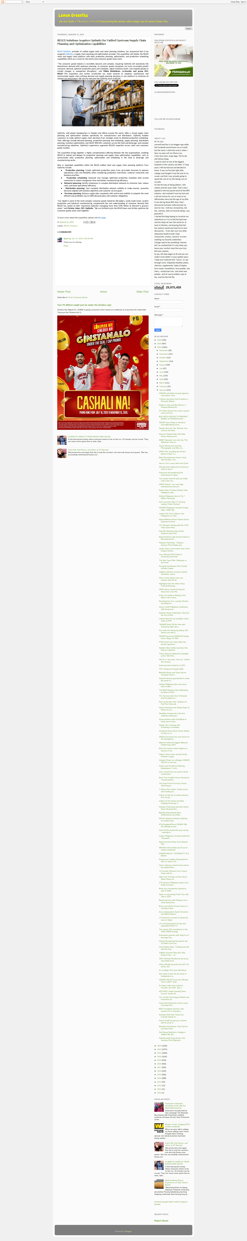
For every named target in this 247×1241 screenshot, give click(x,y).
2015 (159, 1075)
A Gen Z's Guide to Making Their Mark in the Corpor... (172, 596)
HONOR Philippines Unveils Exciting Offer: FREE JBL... (173, 509)
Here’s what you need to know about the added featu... (174, 866)
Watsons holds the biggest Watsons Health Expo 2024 (173, 744)
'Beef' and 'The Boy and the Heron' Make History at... (173, 878)
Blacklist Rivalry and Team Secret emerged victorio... (172, 674)
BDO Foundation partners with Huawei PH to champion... (171, 1010)
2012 (159, 1085)
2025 (159, 344)
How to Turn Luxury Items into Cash (173, 463)
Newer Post (63, 291)
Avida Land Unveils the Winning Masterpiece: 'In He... (172, 767)
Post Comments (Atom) (77, 297)
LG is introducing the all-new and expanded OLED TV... (172, 925)
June (161, 372)
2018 (159, 1064)
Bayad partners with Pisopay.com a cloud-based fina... (173, 901)
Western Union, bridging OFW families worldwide (177, 1125)
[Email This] (84, 222)
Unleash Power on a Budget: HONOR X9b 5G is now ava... (174, 761)
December (163, 350)
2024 (159, 347)
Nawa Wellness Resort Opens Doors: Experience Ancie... (174, 520)
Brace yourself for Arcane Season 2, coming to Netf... (173, 907)
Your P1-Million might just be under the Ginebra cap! (84, 305)
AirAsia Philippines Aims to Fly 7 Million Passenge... (172, 497)
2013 (159, 1082)
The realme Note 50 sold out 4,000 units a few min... (173, 480)
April (161, 379)
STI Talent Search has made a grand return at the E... (174, 412)
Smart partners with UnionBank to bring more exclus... (172, 720)
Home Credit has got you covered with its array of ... (172, 1021)
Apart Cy (67, 238)
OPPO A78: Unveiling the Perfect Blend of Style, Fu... (172, 453)
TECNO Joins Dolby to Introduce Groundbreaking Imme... (172, 423)
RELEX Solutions (71, 226)
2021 (159, 1053)
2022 (159, 1049)
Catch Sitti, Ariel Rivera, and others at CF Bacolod (88, 450)
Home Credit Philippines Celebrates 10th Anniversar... (173, 608)
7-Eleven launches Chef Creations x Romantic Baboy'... (173, 400)
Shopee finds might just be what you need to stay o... (173, 468)
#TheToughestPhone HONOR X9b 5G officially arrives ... (173, 825)
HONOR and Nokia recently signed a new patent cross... (174, 394)
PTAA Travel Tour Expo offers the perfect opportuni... (172, 643)
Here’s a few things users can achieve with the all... (171, 579)
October (162, 358)
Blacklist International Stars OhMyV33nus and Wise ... (170, 814)
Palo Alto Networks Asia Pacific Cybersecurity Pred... (171, 532)
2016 (159, 1071)
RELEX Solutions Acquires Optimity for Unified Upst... (173, 819)
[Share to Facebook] (92, 222)
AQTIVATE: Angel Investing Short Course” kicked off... (172, 992)
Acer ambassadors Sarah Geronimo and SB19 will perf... (173, 913)
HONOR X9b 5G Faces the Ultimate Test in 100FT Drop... (173, 981)
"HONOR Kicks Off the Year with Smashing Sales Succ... (172, 625)
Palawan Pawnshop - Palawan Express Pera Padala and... (171, 544)
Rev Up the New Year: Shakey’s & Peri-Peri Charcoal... (173, 703)
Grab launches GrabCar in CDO (172, 665)
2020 (159, 1057)
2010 (159, 1093)
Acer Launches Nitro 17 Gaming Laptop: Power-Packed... (172, 503)
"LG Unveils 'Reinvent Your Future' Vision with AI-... (173, 872)
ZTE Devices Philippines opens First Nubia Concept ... (173, 884)
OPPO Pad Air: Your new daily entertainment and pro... (171, 485)
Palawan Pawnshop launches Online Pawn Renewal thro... (174, 808)
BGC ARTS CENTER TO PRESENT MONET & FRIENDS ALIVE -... (173, 418)
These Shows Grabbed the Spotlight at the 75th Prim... (173, 655)
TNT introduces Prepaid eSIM (171, 669)
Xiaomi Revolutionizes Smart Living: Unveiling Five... (173, 1004)
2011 (159, 1089)
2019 (159, 1060)
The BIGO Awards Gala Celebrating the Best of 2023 (173, 691)
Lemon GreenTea (73, 15)
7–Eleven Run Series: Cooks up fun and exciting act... (173, 790)
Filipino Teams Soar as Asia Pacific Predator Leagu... (173, 755)
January (162, 390)
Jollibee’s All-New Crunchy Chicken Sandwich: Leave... (173, 573)
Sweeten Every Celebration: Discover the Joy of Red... (174, 614)
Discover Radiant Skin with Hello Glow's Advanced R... (172, 435)
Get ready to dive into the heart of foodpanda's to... (172, 975)
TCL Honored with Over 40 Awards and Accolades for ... (173, 697)
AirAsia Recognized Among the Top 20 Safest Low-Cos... (173, 942)
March (162, 383)
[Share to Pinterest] (94, 222)
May (161, 376)
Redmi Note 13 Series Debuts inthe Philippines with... (173, 491)
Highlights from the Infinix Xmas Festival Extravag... (172, 585)
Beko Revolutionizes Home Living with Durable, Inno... (172, 458)
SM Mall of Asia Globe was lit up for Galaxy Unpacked (173, 849)
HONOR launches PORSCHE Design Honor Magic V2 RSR (174, 637)
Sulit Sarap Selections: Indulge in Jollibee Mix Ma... (172, 1033)
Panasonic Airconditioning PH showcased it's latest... (171, 474)
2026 (159, 340)
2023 (159, 1046)
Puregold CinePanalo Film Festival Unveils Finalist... (173, 567)
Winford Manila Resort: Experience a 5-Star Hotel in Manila (176, 1182)
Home (103, 291)
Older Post (142, 291)
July (161, 368)
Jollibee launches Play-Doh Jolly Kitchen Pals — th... (172, 954)
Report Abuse (161, 1221)
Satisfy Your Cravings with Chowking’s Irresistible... (170, 726)
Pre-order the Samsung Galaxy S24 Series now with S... (173, 631)
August (162, 365)
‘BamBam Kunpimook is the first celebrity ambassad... (172, 714)
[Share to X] (89, 222)
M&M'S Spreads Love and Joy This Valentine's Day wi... (173, 441)
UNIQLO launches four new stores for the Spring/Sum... (174, 738)
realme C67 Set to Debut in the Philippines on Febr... (171, 515)
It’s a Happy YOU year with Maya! (172, 970)
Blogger (128, 1231)
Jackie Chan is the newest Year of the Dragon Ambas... (174, 550)
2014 (159, 1078)
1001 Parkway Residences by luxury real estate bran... (173, 960)
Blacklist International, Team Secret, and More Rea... (173, 1027)
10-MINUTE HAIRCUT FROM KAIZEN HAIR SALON (89, 437)
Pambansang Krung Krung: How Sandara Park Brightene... (172, 1039)
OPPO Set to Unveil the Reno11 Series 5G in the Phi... (172, 590)
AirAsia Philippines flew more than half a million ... (173, 685)
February (163, 386)
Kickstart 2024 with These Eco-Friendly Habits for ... (171, 1016)
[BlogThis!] (87, 222)
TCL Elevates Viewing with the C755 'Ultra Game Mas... (173, 526)
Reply (66, 246)
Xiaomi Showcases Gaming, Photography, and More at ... (171, 447)
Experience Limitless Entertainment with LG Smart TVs (173, 860)
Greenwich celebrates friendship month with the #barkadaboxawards (175, 1105)
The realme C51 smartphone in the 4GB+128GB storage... (173, 930)
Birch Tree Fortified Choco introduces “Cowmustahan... (174, 779)
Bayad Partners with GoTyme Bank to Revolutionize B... (174, 538)
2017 (159, 1067)
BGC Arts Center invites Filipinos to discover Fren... (173, 749)
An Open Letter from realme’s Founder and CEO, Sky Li (171, 986)
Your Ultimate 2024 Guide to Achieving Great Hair (170, 555)
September (163, 361)
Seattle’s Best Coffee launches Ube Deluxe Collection (173, 649)
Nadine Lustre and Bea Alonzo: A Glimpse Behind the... (172, 406)
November (163, 354)
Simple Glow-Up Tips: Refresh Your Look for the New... (173, 429)
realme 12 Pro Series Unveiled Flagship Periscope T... (171, 802)
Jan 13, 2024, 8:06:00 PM (82, 238)
